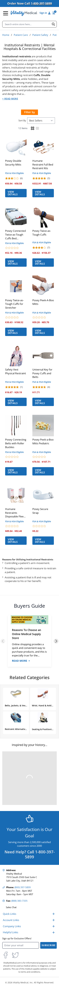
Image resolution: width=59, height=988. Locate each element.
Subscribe (48, 945)
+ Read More (10, 98)
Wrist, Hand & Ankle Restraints (43, 705)
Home (5, 35)
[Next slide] (56, 641)
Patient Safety (40, 35)
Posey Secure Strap (40, 510)
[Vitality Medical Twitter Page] (15, 955)
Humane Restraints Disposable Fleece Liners (15, 512)
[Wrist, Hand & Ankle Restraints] (43, 693)
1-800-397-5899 (41, 3)
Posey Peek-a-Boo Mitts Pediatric (43, 441)
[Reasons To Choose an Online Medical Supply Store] (29, 619)
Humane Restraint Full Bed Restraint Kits (42, 164)
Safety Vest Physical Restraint (15, 371)
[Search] (53, 24)
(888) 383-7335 (19, 900)
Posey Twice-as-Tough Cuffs (41, 232)
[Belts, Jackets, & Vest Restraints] (16, 693)
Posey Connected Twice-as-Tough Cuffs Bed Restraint (15, 234)
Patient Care (21, 35)
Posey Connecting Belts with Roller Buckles (15, 443)
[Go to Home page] (24, 13)
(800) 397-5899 (23, 887)
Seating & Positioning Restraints (43, 729)
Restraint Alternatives (16, 729)
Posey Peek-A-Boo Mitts (43, 302)
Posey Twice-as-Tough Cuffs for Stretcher (14, 304)
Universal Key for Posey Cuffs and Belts (42, 373)
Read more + (21, 660)
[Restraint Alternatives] (16, 717)
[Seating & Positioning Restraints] (43, 717)
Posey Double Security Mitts (13, 162)
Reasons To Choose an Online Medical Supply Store (26, 634)
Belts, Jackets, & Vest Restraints (16, 705)
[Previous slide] (3, 641)
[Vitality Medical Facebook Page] (5, 955)
